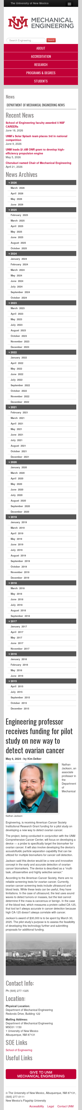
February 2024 (19, 264)
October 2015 (19, 703)
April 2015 (17, 686)
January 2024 (19, 259)
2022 (14, 352)
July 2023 (17, 325)
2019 (14, 517)
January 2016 (19, 659)
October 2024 (19, 297)
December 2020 (20, 511)
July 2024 (17, 286)
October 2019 (19, 566)
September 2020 (20, 506)
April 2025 (17, 226)
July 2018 (17, 605)
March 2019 (18, 527)
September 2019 (20, 561)
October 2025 (19, 248)
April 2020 (17, 478)
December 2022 (20, 402)
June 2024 (17, 281)
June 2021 (17, 434)
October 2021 (19, 451)
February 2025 (19, 215)
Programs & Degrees (40, 72)
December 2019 (20, 577)
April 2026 (17, 193)
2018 (14, 583)
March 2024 (18, 270)
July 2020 (17, 495)
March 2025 (18, 220)
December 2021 (20, 456)
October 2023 (19, 336)
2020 (14, 462)
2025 (14, 210)
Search (51, 40)
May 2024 (16, 275)
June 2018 (17, 599)
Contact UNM (65, 1106)
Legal (50, 1106)
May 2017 (16, 637)
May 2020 (16, 484)
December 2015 (20, 708)
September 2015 (20, 697)
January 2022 (19, 357)
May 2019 (16, 539)
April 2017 (17, 632)
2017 (14, 621)
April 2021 (17, 423)
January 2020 (19, 467)
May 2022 (16, 368)
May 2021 (16, 429)
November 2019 (20, 572)
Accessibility (36, 1106)
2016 (14, 654)
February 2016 (19, 664)
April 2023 (17, 313)
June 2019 (17, 544)
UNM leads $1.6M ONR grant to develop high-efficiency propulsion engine (35, 151)
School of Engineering (19, 1050)
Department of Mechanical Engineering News (36, 105)
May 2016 (16, 670)
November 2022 (20, 396)
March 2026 (18, 188)
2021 (14, 407)
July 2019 (17, 550)
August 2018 (18, 610)
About (40, 48)
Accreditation (41, 56)
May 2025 (16, 231)
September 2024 (20, 292)
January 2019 (19, 522)
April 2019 (17, 533)
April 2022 (17, 363)
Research (40, 64)
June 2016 (17, 676)
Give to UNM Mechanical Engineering (41, 1074)
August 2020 (18, 500)
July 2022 (17, 379)
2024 (14, 253)
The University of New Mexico (29, 3)
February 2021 (19, 412)
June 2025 (17, 237)
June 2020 (17, 489)
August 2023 (18, 330)
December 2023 (20, 347)
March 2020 (18, 473)
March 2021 (18, 418)
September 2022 (20, 385)
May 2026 (16, 199)
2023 (14, 303)
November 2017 (20, 648)
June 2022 (17, 374)
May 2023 (16, 319)
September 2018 (20, 616)
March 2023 (18, 308)
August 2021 (18, 445)
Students (41, 80)
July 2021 (17, 440)
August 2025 (18, 242)
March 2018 (18, 588)
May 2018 (16, 593)
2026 (14, 182)
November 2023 (20, 341)
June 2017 (17, 643)
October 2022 (19, 391)
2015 (14, 681)
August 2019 (18, 555)
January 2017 (19, 626)
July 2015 (17, 692)
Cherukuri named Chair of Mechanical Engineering (38, 163)
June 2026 (17, 204)
